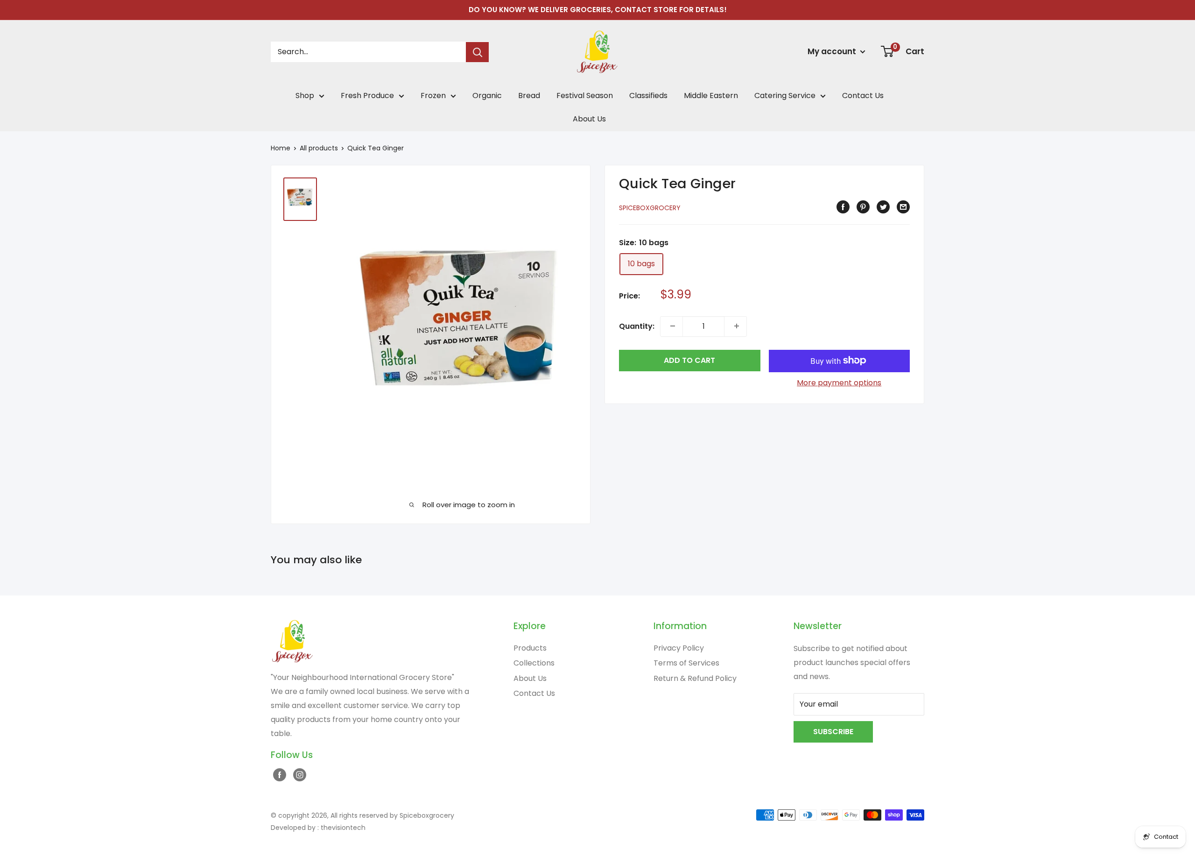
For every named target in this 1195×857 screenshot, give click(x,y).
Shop (304, 95)
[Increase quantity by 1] (735, 326)
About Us (589, 118)
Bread (529, 95)
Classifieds (648, 95)
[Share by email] (902, 207)
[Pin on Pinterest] (862, 207)
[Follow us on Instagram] (298, 774)
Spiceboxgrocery (650, 207)
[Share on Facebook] (842, 207)
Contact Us (863, 95)
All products (319, 148)
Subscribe (833, 731)
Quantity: (636, 325)
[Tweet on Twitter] (882, 207)
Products (530, 648)
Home (280, 148)
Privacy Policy (679, 648)
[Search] (477, 52)
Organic (487, 95)
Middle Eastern (711, 95)
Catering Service (784, 95)
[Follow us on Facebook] (278, 774)
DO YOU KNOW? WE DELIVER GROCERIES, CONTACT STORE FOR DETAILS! (598, 9)
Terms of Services (686, 663)
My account (833, 51)
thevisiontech (343, 827)
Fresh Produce (367, 95)
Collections (534, 663)
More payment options (839, 382)
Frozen (433, 95)
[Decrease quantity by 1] (671, 326)
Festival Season (584, 95)
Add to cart (689, 359)
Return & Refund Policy (695, 678)
